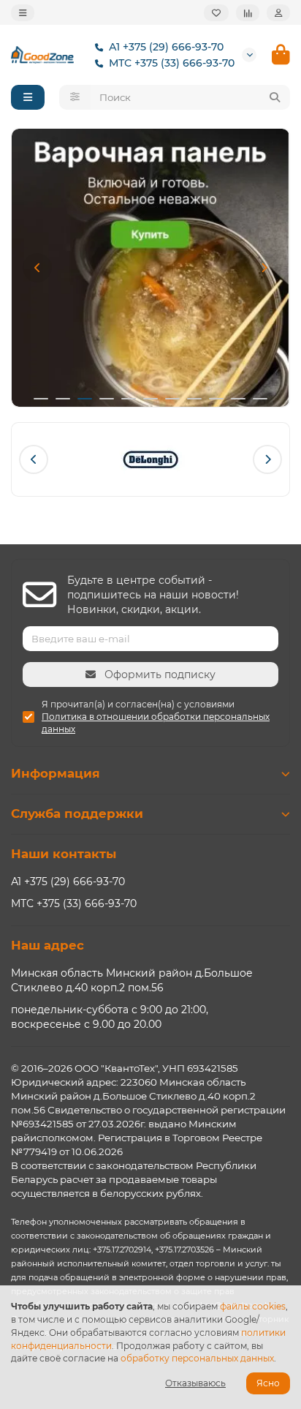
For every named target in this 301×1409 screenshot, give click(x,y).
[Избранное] (216, 12)
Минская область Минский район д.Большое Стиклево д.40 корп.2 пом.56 (132, 980)
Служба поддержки (77, 813)
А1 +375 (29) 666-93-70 (166, 46)
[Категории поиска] (75, 97)
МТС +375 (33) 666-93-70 (172, 62)
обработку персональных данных (197, 1358)
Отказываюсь (195, 1383)
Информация (55, 773)
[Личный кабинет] (278, 12)
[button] (37, 267)
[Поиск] (274, 97)
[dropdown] (22, 12)
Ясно (268, 1383)
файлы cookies (253, 1306)
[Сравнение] (247, 12)
